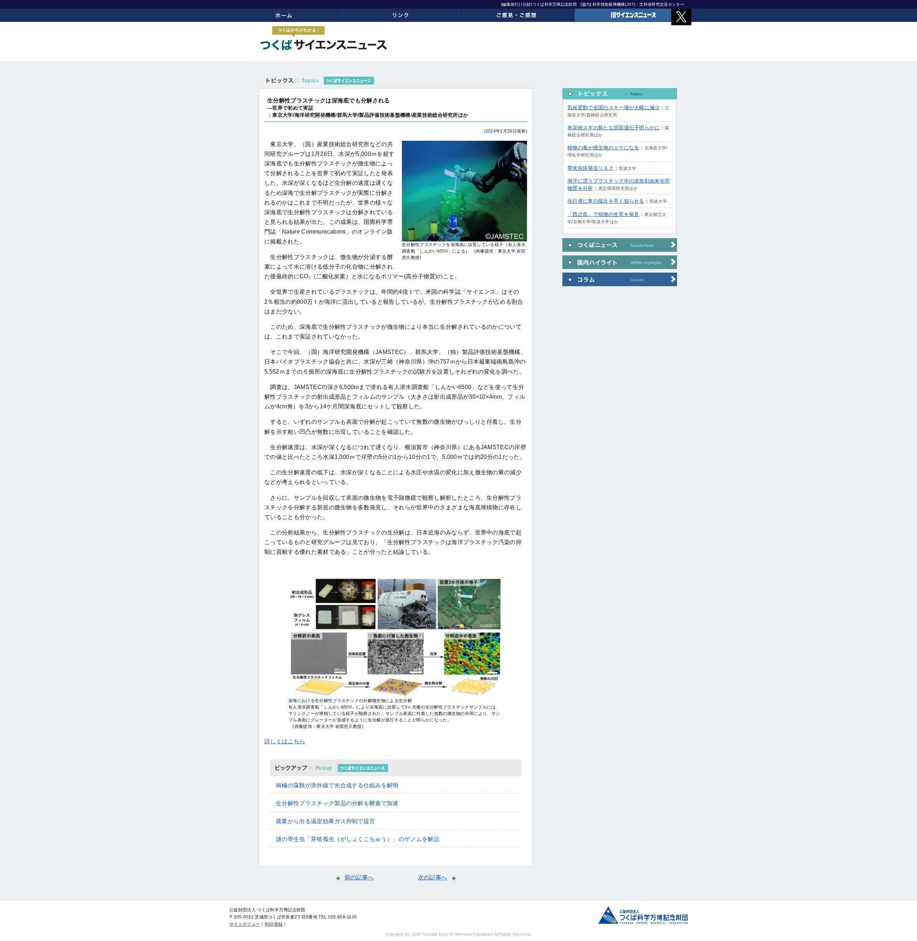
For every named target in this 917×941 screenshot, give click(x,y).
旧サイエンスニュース (633, 15)
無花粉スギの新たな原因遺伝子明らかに (613, 127)
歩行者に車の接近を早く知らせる (605, 201)
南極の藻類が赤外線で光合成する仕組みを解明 (337, 785)
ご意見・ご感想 (516, 15)
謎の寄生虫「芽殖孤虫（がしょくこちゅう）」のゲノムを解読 (358, 839)
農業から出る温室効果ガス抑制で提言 (325, 821)
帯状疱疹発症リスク (590, 168)
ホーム (284, 15)
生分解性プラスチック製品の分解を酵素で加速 (337, 803)
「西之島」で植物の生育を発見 (603, 214)
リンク (400, 15)
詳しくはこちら (284, 741)
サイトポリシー (244, 924)
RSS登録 (274, 924)
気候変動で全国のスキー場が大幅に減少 (613, 107)
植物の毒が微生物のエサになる (603, 147)
